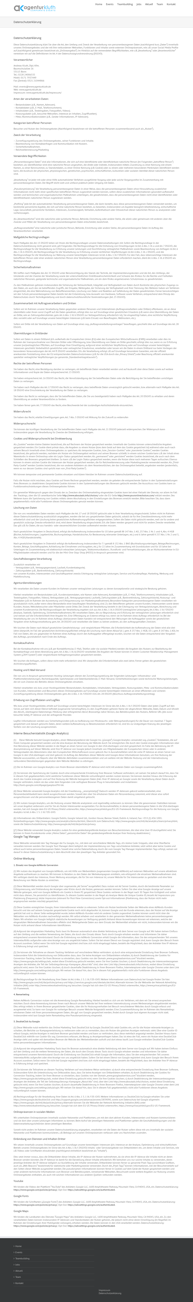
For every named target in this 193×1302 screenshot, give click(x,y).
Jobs (17, 1264)
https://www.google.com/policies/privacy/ (35, 1189)
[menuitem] (98, 4)
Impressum (104, 1290)
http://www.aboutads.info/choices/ (80, 495)
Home (18, 1246)
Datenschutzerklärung (110, 1293)
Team (18, 1276)
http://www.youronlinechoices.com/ (136, 495)
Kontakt (19, 1283)
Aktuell (19, 1270)
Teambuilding (22, 1258)
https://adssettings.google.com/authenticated (91, 1189)
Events (18, 1252)
